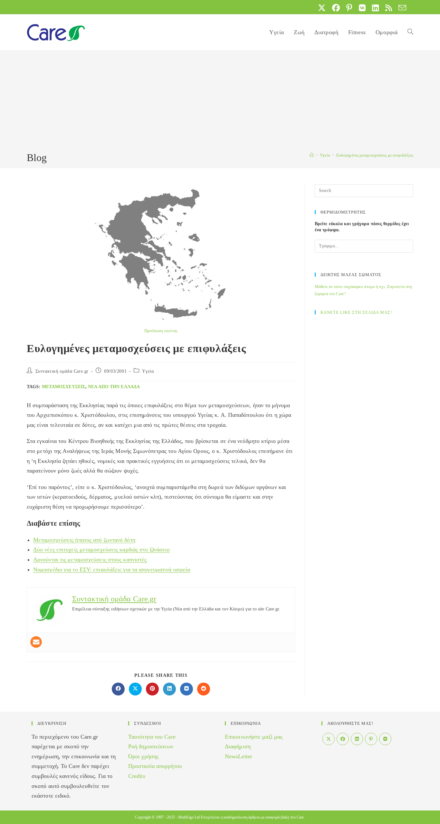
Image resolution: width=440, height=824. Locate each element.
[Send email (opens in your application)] (400, 8)
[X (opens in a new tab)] (322, 8)
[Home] (312, 155)
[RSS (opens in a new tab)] (388, 8)
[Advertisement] (220, 102)
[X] (328, 739)
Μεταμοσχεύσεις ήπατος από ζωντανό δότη (84, 540)
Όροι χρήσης (143, 756)
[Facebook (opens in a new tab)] (336, 8)
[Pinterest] (371, 739)
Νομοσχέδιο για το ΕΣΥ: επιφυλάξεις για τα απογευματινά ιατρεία (111, 569)
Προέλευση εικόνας (161, 330)
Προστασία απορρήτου (155, 766)
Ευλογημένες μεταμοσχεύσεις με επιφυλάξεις (374, 155)
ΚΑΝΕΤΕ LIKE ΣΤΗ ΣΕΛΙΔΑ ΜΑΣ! (356, 312)
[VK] (385, 739)
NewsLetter (238, 756)
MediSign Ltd (189, 817)
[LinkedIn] (357, 739)
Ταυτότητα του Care (152, 736)
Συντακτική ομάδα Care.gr (62, 371)
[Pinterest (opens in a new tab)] (349, 8)
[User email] (36, 642)
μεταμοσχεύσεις (63, 386)
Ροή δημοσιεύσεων (151, 746)
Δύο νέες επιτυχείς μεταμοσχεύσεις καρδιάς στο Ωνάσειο (101, 549)
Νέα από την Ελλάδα (114, 386)
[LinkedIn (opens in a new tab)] (375, 8)
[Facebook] (343, 739)
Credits (136, 776)
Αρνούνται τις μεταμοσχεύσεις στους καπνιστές (90, 559)
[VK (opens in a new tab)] (362, 8)
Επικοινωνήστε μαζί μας (253, 736)
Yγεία (148, 371)
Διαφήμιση (238, 746)
